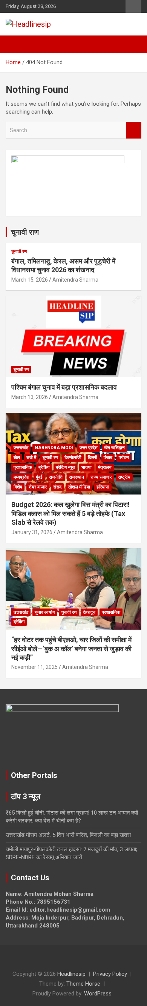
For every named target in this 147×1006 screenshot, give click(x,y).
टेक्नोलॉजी (72, 457)
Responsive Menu (133, 6)
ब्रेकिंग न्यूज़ (65, 467)
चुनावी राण (25, 232)
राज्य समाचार (101, 477)
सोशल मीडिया (79, 487)
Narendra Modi (54, 447)
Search (133, 130)
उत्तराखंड (21, 447)
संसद (57, 487)
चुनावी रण (19, 251)
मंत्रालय (105, 467)
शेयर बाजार (38, 487)
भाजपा (86, 467)
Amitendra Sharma (75, 280)
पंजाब (108, 457)
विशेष (18, 487)
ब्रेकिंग (43, 467)
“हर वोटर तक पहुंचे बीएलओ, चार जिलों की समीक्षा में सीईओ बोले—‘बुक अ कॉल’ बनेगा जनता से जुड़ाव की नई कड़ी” (71, 648)
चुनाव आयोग (45, 612)
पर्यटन (124, 457)
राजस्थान (76, 477)
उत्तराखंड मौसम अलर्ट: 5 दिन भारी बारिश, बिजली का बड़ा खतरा (68, 835)
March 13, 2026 (29, 397)
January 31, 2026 (31, 532)
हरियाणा (102, 487)
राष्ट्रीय (124, 477)
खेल (17, 457)
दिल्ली (92, 457)
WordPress (98, 993)
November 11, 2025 (34, 667)
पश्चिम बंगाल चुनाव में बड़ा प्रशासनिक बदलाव (64, 387)
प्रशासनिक (23, 467)
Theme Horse (83, 983)
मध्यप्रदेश (21, 477)
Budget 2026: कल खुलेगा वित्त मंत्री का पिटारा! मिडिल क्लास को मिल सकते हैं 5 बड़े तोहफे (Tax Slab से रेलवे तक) (70, 513)
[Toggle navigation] (15, 44)
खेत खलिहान (114, 447)
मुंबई (39, 477)
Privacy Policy (110, 974)
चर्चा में (31, 457)
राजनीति (56, 477)
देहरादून (89, 612)
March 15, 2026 (29, 280)
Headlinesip (71, 974)
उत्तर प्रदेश (89, 447)
